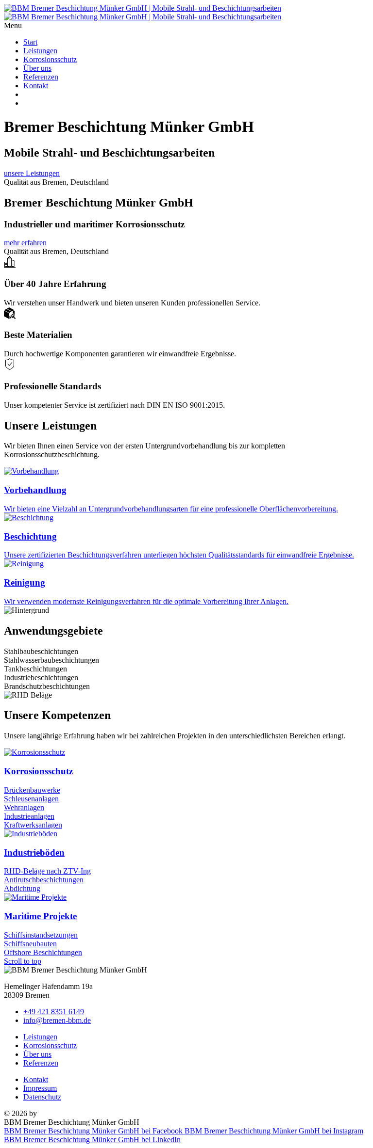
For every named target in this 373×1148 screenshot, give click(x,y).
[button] (186, 25)
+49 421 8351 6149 (53, 1011)
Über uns (37, 68)
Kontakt (35, 85)
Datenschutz (42, 1097)
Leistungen (40, 51)
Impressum (40, 1088)
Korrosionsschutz (50, 59)
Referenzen (40, 77)
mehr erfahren (25, 243)
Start (30, 42)
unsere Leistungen (32, 173)
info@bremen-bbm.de (57, 1020)
